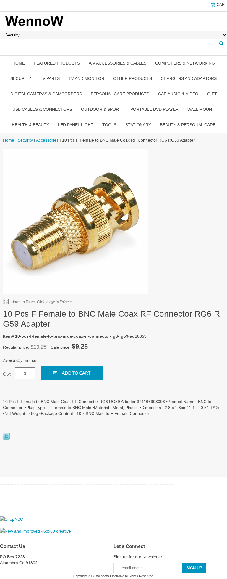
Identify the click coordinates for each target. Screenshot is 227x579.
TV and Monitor (86, 78)
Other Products (132, 78)
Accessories (47, 140)
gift (212, 94)
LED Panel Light (75, 124)
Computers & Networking (185, 63)
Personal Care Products (120, 94)
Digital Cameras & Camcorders (46, 94)
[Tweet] (6, 438)
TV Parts (50, 78)
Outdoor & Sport (101, 109)
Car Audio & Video (178, 94)
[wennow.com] (34, 20)
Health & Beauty (30, 124)
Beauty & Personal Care (187, 124)
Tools (109, 124)
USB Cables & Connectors (42, 109)
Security (20, 78)
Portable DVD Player (154, 109)
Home (18, 63)
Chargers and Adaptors (189, 78)
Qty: (7, 373)
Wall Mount (201, 109)
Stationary (138, 124)
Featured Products (57, 63)
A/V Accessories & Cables (117, 63)
